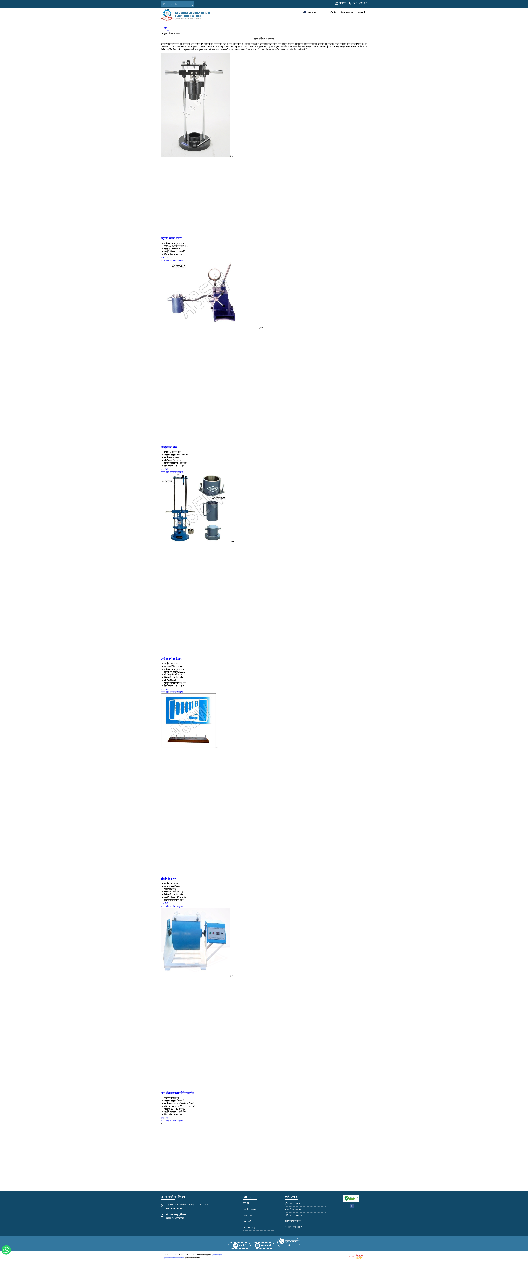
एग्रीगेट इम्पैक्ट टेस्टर (171, 238)
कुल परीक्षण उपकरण (293, 1221)
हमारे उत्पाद (312, 12)
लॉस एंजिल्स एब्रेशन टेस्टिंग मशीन (177, 1093)
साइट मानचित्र (249, 1227)
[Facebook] (352, 1207)
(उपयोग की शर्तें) (217, 1255)
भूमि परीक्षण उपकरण (292, 1203)
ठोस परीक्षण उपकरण (293, 1209)
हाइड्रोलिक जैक (169, 447)
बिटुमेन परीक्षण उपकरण (294, 1227)
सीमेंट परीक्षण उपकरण (293, 1215)
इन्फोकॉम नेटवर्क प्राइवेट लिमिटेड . (174, 1258)
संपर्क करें (361, 12)
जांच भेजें (342, 3)
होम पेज (333, 12)
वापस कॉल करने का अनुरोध (172, 260)
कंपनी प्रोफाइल (347, 12)
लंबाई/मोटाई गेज (168, 878)
